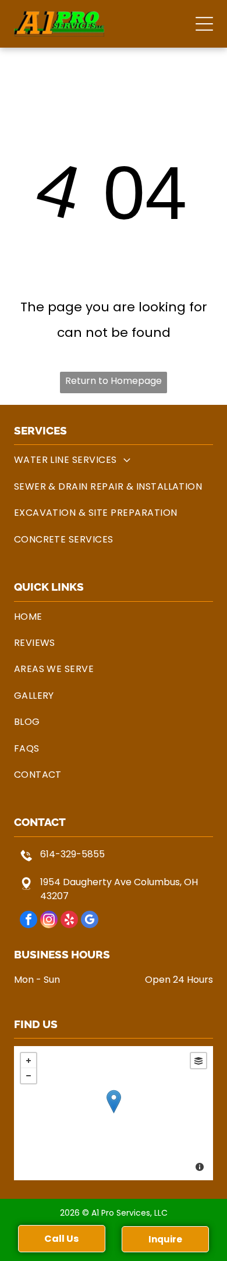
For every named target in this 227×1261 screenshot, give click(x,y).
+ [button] (28, 1060)
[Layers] (198, 1060)
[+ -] (114, 1113)
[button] (204, 24)
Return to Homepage (113, 380)
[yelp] (69, 921)
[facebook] (28, 921)
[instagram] (49, 921)
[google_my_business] (89, 921)
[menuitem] (114, 460)
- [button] (28, 1075)
